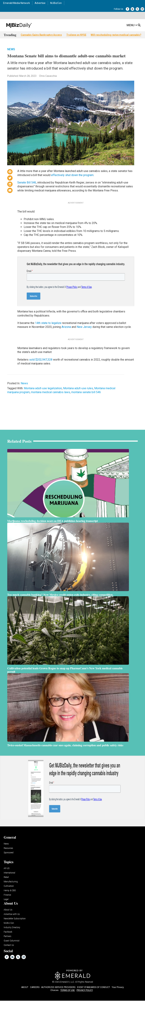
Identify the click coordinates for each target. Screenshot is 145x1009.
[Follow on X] (137, 9)
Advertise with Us (12, 914)
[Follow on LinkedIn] (132, 9)
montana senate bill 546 (86, 392)
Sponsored (8, 853)
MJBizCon (56, 3)
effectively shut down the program (72, 175)
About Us (8, 910)
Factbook (8, 932)
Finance (7, 895)
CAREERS (34, 987)
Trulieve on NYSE (76, 34)
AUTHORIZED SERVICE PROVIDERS (58, 987)
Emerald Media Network (16, 3)
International (9, 873)
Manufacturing (11, 882)
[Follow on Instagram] (142, 9)
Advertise (40, 3)
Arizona (66, 327)
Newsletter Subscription (15, 919)
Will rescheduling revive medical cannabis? (116, 34)
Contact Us (9, 945)
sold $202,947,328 (41, 359)
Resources (8, 848)
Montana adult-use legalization (43, 388)
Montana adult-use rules (78, 388)
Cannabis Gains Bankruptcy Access (41, 34)
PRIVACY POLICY (85, 990)
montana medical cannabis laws (50, 392)
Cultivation (9, 886)
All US (6, 868)
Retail (6, 877)
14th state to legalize (48, 323)
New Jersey (84, 327)
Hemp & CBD (10, 890)
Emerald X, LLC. (67, 982)
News (11, 49)
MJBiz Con (9, 923)
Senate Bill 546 (26, 182)
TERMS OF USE (67, 990)
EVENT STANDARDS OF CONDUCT (93, 987)
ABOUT (24, 987)
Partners (7, 936)
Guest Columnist (11, 941)
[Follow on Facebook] (127, 9)
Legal (6, 899)
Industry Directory (12, 927)
